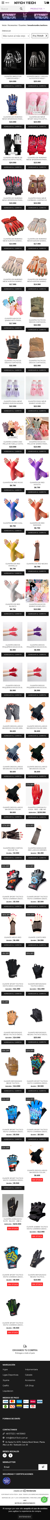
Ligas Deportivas (10, 1375)
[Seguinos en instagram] (5, 1455)
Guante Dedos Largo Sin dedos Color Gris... (12, 727)
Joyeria (6, 1380)
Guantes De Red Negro (37, 564)
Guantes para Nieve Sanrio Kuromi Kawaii (13, 402)
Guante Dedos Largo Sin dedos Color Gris (13, 768)
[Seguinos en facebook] (11, 1455)
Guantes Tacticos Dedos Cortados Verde (37, 321)
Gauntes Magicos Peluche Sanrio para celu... (37, 443)
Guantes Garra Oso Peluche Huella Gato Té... (13, 443)
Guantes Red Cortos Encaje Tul (13, 849)
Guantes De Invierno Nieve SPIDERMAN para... (13, 118)
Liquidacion (8, 1391)
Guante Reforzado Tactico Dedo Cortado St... (37, 985)
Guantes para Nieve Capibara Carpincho (37, 199)
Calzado (28, 1375)
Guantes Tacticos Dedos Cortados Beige (37, 362)
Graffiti (6, 1385)
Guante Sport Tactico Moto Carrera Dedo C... (12, 898)
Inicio (4, 25)
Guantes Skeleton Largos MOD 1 (12, 77)
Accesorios (12, 25)
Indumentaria (31, 1369)
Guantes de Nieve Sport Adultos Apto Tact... (37, 118)
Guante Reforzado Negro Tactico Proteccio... (37, 1276)
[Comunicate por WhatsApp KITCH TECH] (44, 1500)
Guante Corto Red (37, 937)
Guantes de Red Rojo (13, 482)
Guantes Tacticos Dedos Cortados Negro (13, 362)
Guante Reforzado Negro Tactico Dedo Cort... (37, 1033)
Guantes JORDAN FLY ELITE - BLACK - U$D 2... (12, 1220)
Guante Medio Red (12, 937)
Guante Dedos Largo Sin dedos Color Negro (37, 1171)
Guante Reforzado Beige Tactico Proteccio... (13, 1082)
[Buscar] (21, 9)
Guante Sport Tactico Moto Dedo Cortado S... (12, 985)
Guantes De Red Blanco (12, 605)
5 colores (13, 437)
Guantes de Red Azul (13, 523)
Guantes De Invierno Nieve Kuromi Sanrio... (13, 240)
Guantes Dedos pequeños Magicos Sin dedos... (12, 646)
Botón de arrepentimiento (25, 1503)
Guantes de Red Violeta (37, 483)
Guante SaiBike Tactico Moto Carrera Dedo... (37, 1228)
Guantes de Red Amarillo (12, 565)
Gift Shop (29, 1385)
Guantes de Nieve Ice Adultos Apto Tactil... (13, 159)
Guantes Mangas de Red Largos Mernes (37, 849)
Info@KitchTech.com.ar (17, 1438)
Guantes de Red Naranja (37, 524)
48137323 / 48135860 (15, 1433)
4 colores (37, 112)
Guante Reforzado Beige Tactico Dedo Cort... (13, 1033)
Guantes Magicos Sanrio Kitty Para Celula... (13, 319)
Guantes (22, 25)
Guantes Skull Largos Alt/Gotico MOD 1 (37, 77)
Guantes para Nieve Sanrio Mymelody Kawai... (37, 402)
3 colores (13, 153)
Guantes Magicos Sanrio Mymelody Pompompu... (37, 605)
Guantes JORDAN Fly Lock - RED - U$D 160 (37, 808)
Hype (5, 1369)
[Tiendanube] (25, 1491)
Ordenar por (6, 31)
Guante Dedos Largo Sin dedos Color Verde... (37, 768)
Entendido (25, 1517)
